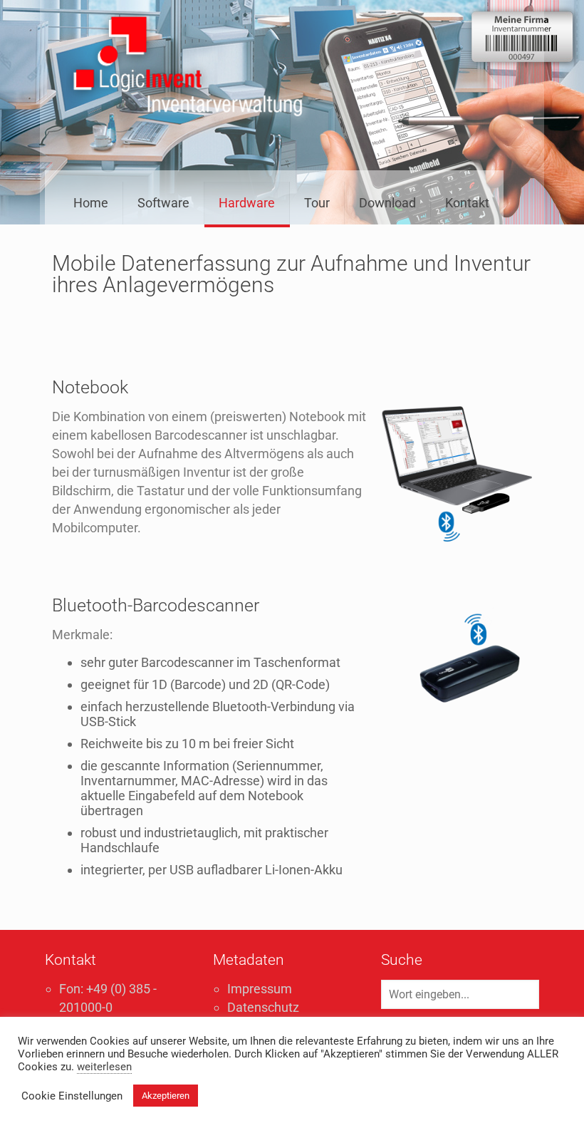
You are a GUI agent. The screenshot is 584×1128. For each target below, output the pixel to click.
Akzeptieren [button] (165, 1095)
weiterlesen (104, 1066)
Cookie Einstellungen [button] (71, 1096)
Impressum (259, 988)
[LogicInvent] (188, 68)
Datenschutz (263, 1007)
